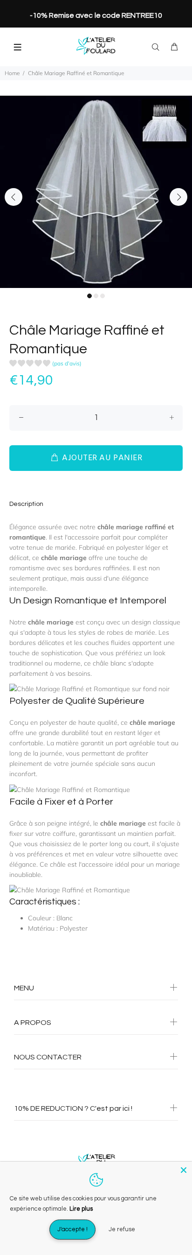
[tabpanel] (96, 192)
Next (178, 197)
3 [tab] (102, 296)
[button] (45, 364)
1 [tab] (89, 296)
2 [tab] (96, 296)
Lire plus (81, 1209)
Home (12, 73)
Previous (13, 197)
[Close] (183, 1170)
